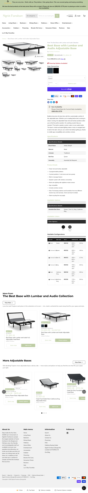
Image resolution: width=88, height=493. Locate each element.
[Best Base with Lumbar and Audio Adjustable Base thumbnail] (9, 63)
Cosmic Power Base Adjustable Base (16, 395)
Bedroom (23, 23)
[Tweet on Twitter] (51, 102)
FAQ (46, 443)
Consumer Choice (51, 28)
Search (47, 433)
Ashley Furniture (54, 52)
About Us (47, 435)
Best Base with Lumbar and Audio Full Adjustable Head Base (18, 338)
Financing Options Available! (58, 63)
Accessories (6, 28)
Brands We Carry (36, 28)
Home (4, 23)
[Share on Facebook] (48, 102)
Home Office (54, 23)
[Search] (57, 16)
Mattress (44, 23)
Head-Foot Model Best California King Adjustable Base (48, 400)
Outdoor (16, 28)
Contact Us (48, 438)
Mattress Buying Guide (51, 445)
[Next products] (84, 392)
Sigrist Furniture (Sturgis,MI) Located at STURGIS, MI (15, 477)
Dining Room (33, 23)
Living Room (13, 23)
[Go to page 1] (41, 413)
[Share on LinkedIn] (54, 102)
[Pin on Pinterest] (57, 102)
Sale (68, 28)
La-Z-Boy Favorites (8, 33)
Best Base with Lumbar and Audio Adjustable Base (55, 333)
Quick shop (13, 345)
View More (8, 303)
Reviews (62, 28)
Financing (25, 28)
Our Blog (47, 452)
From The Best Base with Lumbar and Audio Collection (62, 42)
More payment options (66, 93)
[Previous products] (4, 392)
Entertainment (67, 23)
